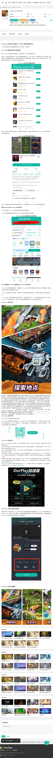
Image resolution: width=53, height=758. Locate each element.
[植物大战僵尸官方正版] (20, 711)
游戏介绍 (20, 34)
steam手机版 (43, 742)
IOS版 (33, 20)
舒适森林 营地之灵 (6, 661)
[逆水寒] (33, 702)
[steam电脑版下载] (20, 634)
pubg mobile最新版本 (32, 638)
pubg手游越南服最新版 (20, 647)
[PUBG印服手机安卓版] (7, 643)
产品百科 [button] (48, 2)
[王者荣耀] (45, 702)
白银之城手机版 (31, 661)
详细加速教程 (21, 465)
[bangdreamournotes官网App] (20, 665)
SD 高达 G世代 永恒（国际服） (9, 638)
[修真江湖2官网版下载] (45, 665)
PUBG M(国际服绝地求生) (33, 647)
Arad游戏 (16, 661)
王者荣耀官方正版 (25, 742)
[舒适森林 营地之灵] (7, 657)
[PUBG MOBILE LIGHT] (45, 657)
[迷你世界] (45, 711)
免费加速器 (5, 7)
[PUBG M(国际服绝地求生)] (33, 643)
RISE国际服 (17, 706)
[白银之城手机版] (33, 657)
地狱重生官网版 (31, 669)
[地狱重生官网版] (33, 665)
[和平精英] (7, 711)
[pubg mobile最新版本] (33, 634)
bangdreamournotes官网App (22, 669)
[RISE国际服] (20, 702)
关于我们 (2, 750)
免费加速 (27, 34)
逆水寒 (28, 706)
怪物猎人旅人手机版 (6, 669)
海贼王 (28, 715)
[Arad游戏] (20, 657)
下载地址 (4, 34)
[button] (49, 607)
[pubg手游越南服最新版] (20, 643)
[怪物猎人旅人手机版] (7, 665)
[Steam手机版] (7, 702)
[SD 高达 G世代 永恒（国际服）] (7, 634)
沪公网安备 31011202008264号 (8, 755)
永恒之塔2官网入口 (32, 742)
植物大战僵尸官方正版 (19, 715)
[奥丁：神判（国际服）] (45, 634)
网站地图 (15, 750)
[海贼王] (33, 711)
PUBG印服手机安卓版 (7, 647)
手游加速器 (7, 463)
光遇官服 (38, 742)
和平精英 (4, 715)
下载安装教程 (12, 34)
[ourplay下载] (5, 2)
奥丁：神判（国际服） (44, 638)
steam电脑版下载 (18, 638)
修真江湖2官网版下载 (44, 669)
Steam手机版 (5, 706)
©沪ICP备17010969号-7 (19, 752)
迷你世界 (41, 715)
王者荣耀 (41, 706)
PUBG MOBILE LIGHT (45, 661)
